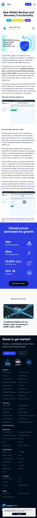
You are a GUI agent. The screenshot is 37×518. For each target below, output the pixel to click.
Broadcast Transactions (9, 382)
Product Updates (23, 445)
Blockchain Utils (22, 389)
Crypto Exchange (7, 408)
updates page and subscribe (17, 218)
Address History (7, 385)
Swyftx (4, 465)
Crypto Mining (22, 418)
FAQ (19, 482)
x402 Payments (7, 372)
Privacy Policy (6, 493)
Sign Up (28, 4)
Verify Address (22, 375)
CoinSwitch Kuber (8, 458)
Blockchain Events (23, 372)
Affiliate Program (23, 485)
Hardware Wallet (23, 405)
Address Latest (22, 382)
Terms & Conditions (24, 493)
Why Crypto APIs (7, 478)
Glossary (20, 438)
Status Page (6, 445)
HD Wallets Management (10, 392)
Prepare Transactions (24, 392)
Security (5, 485)
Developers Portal (23, 435)
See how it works (18, 283)
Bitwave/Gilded (7, 455)
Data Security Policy (8, 496)
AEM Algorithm (7, 468)
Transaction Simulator (9, 399)
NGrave (20, 462)
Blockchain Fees (23, 379)
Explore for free (9, 353)
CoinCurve (21, 458)
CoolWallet (21, 452)
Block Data (6, 375)
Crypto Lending (22, 412)
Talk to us (22, 353)
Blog (19, 478)
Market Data (22, 395)
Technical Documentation (10, 438)
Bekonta (20, 468)
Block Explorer (6, 422)
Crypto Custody (7, 415)
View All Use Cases (8, 425)
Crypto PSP (21, 408)
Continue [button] (19, 513)
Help (4, 442)
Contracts (21, 385)
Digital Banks (6, 412)
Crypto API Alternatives (9, 435)
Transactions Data (8, 395)
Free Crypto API (7, 432)
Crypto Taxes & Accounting (26, 415)
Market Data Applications (25, 422)
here (22, 97)
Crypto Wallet (7, 405)
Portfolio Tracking (7, 418)
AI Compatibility (7, 379)
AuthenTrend (6, 462)
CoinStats (21, 465)
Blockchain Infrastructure (25, 432)
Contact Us (6, 482)
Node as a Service (23, 399)
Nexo (19, 455)
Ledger (5, 452)
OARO (4, 472)
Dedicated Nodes (8, 389)
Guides (20, 442)
